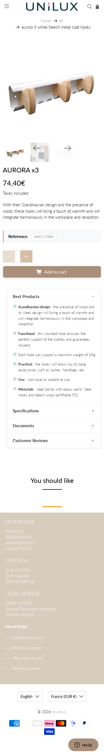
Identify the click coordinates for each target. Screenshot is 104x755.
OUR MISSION (18, 570)
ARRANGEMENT (20, 542)
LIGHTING (15, 531)
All (61, 21)
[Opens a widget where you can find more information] (83, 745)
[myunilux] (52, 6)
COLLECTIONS (18, 548)
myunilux (59, 712)
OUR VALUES (17, 575)
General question (26, 668)
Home (46, 21)
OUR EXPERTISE (20, 581)
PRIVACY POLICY (20, 614)
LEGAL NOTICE (19, 603)
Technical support (27, 647)
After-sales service (27, 658)
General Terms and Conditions (31, 609)
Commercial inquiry (28, 637)
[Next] (68, 148)
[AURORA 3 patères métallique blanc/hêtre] (52, 91)
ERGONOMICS (18, 537)
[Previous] (36, 148)
